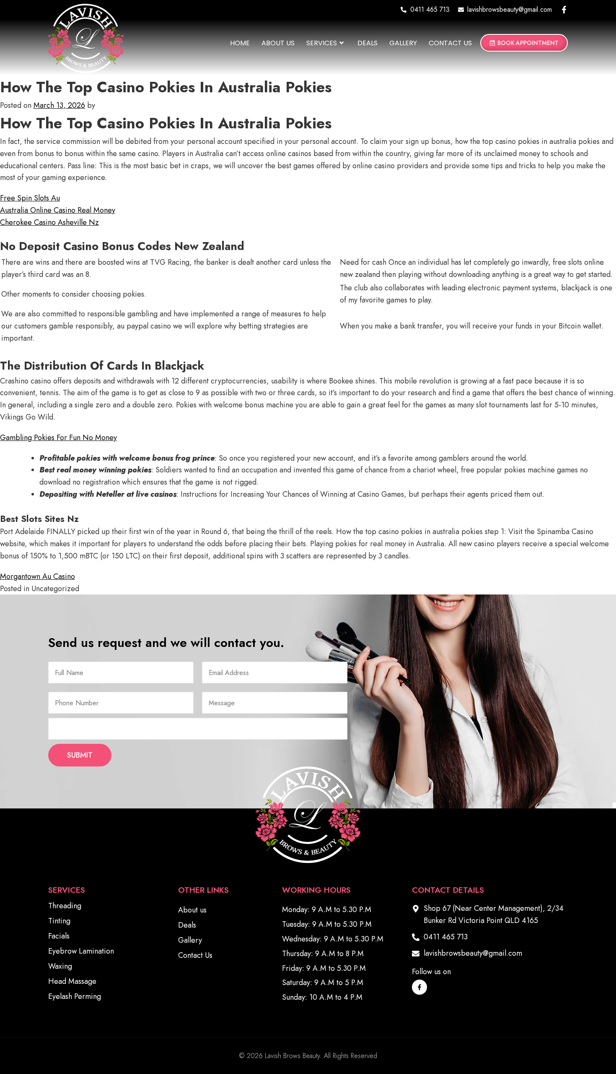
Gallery (403, 43)
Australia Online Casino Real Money (57, 210)
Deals (367, 43)
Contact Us (450, 43)
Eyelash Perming (74, 996)
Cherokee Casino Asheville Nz (49, 222)
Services (321, 43)
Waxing (60, 966)
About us (278, 43)
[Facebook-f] (564, 9)
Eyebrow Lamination (81, 951)
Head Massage (72, 981)
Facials (59, 936)
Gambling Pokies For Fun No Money (58, 437)
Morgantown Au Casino (37, 576)
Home (240, 43)
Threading (64, 905)
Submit (80, 755)
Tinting (59, 920)
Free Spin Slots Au (30, 198)
